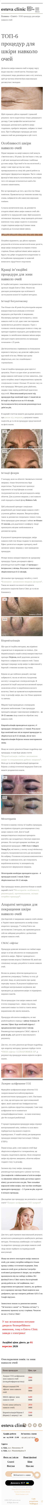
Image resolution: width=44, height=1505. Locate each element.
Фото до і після (10, 1457)
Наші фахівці (30, 1457)
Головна (5, 16)
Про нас (30, 1466)
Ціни (30, 1461)
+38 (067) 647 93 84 (28, 1438)
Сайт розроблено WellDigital (33, 1501)
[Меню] (37, 9)
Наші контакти (19, 1474)
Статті (14, 16)
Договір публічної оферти (22, 1491)
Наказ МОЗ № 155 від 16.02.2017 (22, 1489)
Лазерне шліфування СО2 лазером (23, 1202)
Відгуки (11, 1466)
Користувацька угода (22, 1494)
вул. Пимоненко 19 (15, 1448)
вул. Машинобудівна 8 (17, 1451)
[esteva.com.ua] (13, 8)
